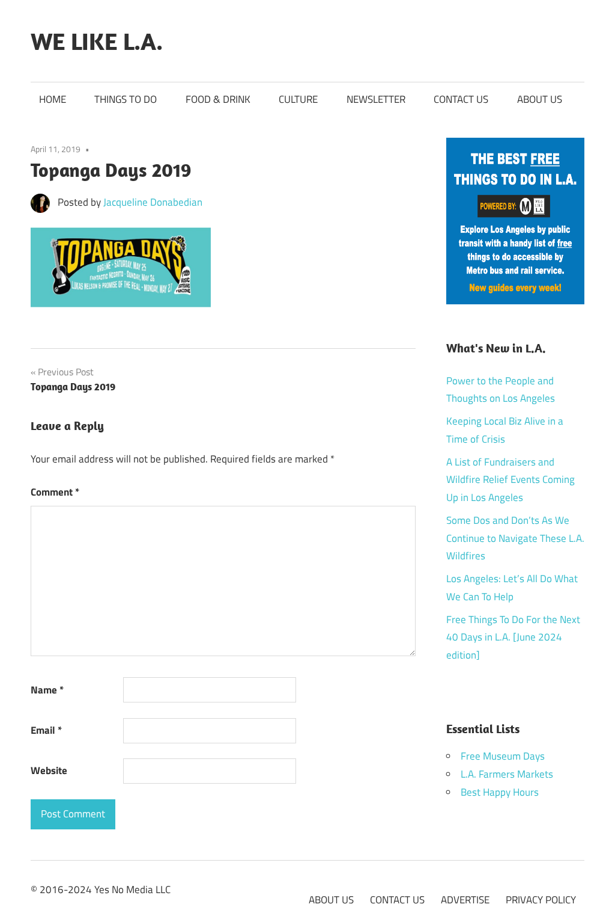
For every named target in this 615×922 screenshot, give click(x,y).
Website (49, 770)
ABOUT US (539, 99)
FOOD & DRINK (218, 99)
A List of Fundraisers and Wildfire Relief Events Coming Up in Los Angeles (510, 480)
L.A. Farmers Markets (507, 774)
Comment (55, 492)
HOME (52, 99)
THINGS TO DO (125, 99)
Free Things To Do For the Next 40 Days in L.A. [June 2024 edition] (513, 637)
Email (46, 730)
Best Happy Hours (500, 792)
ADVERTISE (465, 900)
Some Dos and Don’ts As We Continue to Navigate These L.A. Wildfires (515, 538)
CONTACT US (461, 99)
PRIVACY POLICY (541, 900)
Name (47, 690)
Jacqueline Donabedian (152, 202)
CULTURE (298, 99)
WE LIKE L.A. (97, 41)
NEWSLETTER (376, 99)
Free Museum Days (503, 756)
